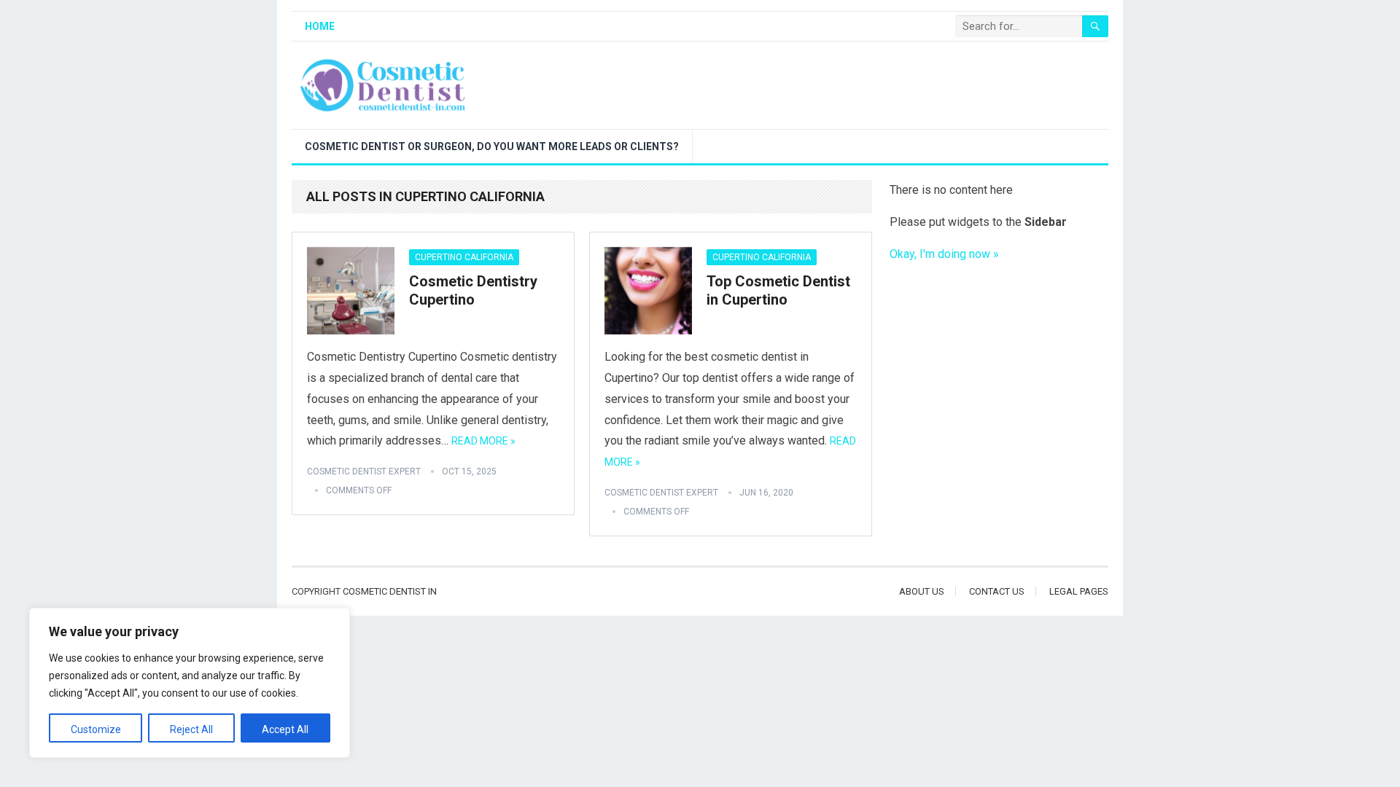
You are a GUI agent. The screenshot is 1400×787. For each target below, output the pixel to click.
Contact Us (996, 591)
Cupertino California (464, 257)
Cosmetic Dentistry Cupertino (473, 291)
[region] (189, 683)
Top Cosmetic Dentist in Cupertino (778, 291)
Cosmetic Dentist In (390, 591)
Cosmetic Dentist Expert (364, 471)
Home (320, 26)
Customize (96, 729)
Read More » (483, 441)
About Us (921, 591)
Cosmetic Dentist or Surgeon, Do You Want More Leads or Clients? (492, 146)
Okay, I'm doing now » (944, 254)
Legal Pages (1078, 591)
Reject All (191, 729)
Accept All (285, 729)
